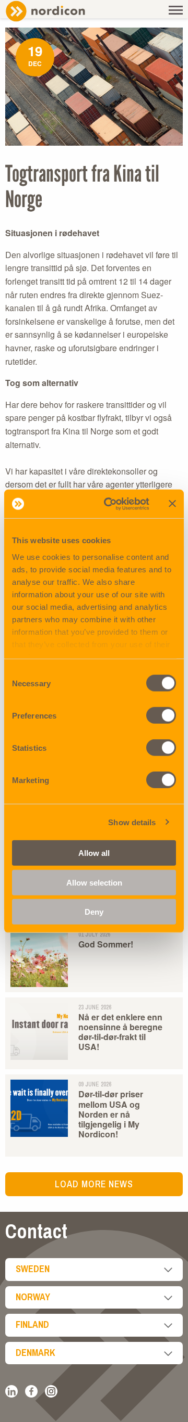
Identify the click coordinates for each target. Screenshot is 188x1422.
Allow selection (94, 882)
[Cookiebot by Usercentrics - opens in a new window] (110, 503)
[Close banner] (172, 503)
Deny (94, 911)
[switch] (161, 715)
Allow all (94, 853)
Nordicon (62, 11)
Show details (132, 821)
